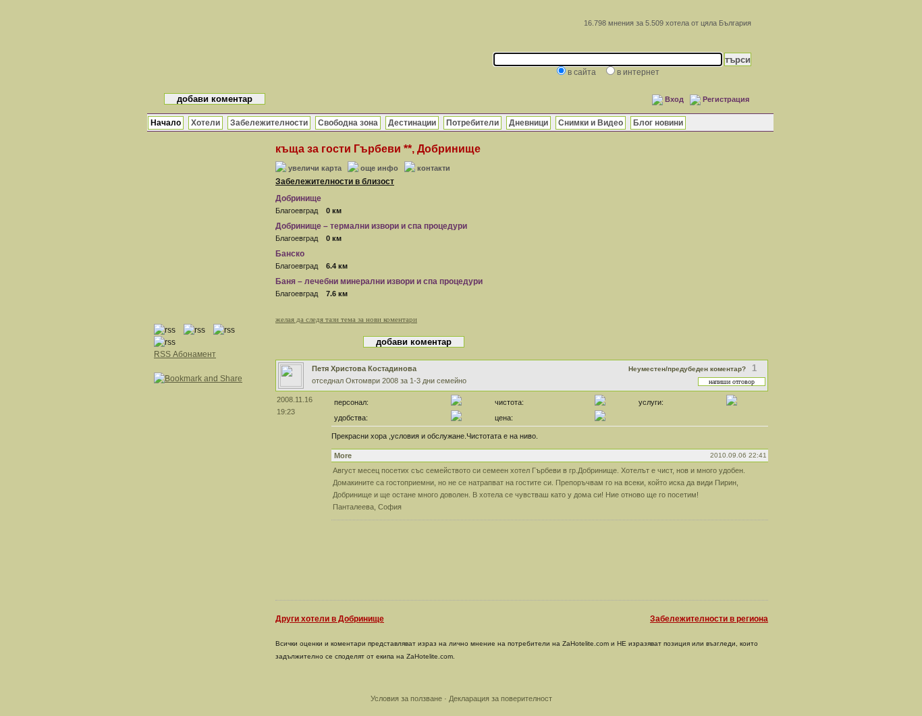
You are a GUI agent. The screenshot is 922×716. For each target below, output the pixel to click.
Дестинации (412, 123)
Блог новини (658, 123)
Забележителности (269, 123)
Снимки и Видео (590, 123)
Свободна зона (348, 123)
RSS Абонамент (185, 354)
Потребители (472, 123)
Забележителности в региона (709, 619)
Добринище (298, 198)
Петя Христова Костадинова (364, 368)
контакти (433, 168)
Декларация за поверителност (500, 698)
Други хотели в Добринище (329, 619)
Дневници (528, 123)
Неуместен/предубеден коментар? (687, 369)
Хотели (205, 123)
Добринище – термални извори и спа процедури (371, 226)
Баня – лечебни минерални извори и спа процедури (379, 281)
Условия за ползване (406, 698)
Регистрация (726, 99)
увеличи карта (315, 168)
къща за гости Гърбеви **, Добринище (378, 149)
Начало (166, 123)
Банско (289, 253)
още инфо (379, 168)
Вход (674, 99)
